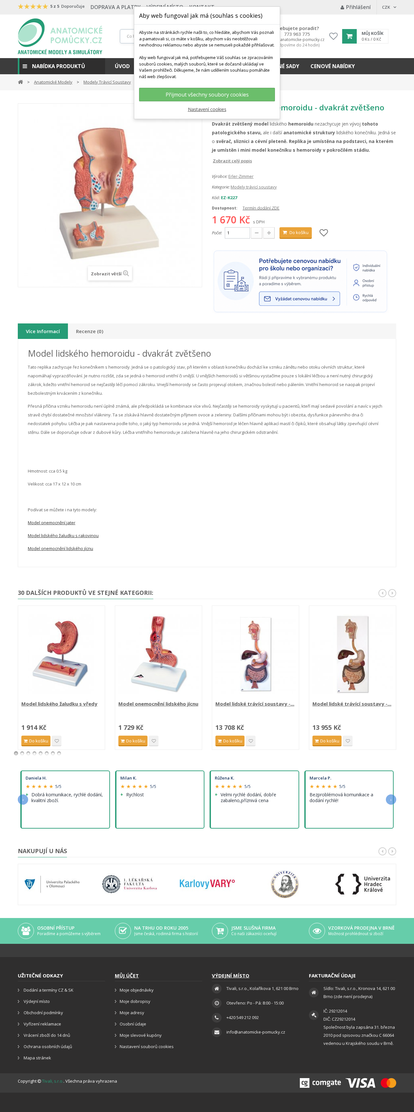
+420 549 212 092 (242, 1017)
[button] (61, 66)
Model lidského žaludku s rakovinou (63, 535)
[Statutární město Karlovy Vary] (207, 884)
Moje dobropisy (135, 1001)
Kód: (216, 197)
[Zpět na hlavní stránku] (20, 81)
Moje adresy (132, 1012)
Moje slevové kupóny (141, 1035)
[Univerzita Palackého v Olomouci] (52, 884)
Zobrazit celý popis (216, 161)
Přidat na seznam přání (56, 741)
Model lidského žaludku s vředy (59, 703)
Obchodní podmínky (43, 1012)
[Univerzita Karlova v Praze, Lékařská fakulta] (130, 884)
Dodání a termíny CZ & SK (48, 990)
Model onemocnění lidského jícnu (60, 548)
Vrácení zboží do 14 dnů (46, 1035)
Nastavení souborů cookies (147, 1046)
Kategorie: (221, 187)
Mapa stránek (37, 1058)
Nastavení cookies (207, 109)
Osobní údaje (133, 1024)
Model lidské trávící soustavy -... (254, 703)
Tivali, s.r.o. (52, 1081)
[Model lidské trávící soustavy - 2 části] (255, 654)
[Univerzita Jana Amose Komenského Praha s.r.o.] (285, 884)
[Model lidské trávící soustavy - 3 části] (352, 654)
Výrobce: (219, 176)
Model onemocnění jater (51, 522)
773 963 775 (297, 34)
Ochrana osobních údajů (47, 1046)
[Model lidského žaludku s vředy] (61, 654)
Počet (217, 233)
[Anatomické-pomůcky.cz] (60, 36)
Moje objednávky (137, 990)
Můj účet (127, 975)
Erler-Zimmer (241, 176)
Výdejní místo (36, 1001)
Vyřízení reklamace (42, 1024)
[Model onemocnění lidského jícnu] (158, 654)
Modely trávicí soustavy (254, 187)
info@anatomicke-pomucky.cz (296, 39)
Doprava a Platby (116, 7)
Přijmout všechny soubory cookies (207, 94)
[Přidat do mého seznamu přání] (323, 233)
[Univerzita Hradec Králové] (362, 884)
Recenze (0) (89, 331)
